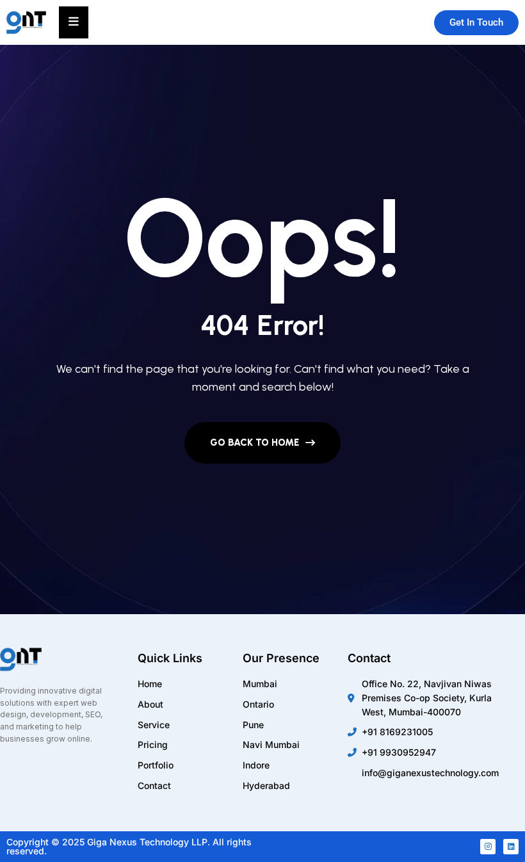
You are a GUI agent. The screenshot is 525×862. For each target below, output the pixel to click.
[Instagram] (488, 846)
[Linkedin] (511, 846)
